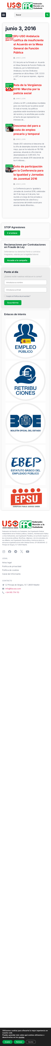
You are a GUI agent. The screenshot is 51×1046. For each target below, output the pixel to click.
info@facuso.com (13, 588)
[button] (3, 14)
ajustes (21, 1037)
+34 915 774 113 (12, 592)
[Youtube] (27, 551)
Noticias (9, 125)
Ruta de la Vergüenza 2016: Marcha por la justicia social (27, 89)
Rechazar (19, 1042)
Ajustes (30, 1042)
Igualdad (9, 166)
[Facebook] (9, 551)
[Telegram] (15, 551)
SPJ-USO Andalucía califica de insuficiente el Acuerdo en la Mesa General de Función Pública (28, 44)
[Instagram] (3, 551)
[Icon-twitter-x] (21, 551)
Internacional (9, 85)
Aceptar (7, 1042)
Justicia (9, 35)
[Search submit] (47, 14)
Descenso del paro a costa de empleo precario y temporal (26, 129)
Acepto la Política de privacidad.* (18, 296)
